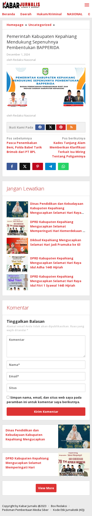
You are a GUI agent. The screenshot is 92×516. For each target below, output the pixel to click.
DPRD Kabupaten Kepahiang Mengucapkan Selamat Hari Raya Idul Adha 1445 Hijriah (55, 262)
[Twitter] (50, 127)
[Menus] (87, 5)
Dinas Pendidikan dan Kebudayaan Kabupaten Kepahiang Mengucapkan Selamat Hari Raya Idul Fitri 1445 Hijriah (26, 439)
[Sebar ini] (12, 166)
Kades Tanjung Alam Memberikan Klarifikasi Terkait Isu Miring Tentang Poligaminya (67, 147)
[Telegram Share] (50, 166)
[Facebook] (40, 127)
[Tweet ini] (24, 166)
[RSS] (71, 127)
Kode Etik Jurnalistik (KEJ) (68, 510)
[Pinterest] (61, 127)
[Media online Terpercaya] (21, 5)
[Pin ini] (37, 166)
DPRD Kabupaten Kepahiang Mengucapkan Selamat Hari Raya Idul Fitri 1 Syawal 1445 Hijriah (55, 280)
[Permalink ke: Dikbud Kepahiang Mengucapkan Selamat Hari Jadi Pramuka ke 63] (17, 246)
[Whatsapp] (63, 166)
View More (46, 488)
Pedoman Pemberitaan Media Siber (25, 510)
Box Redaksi (59, 506)
